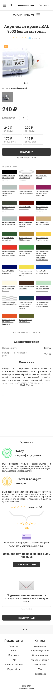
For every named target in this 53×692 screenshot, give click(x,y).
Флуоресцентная (40, 650)
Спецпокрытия (40, 655)
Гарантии (13, 646)
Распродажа (40, 674)
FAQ (14, 660)
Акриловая (40, 646)
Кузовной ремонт (40, 660)
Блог (13, 650)
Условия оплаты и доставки (25, 332)
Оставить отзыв (26, 564)
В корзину (26, 152)
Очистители (40, 664)
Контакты (13, 655)
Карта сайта (13, 669)
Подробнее (26, 385)
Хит (40, 669)
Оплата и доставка (13, 664)
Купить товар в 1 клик (26, 158)
